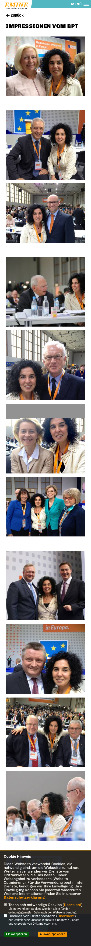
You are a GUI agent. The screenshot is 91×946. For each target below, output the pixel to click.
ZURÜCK (17, 16)
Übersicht (72, 905)
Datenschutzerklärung (24, 897)
